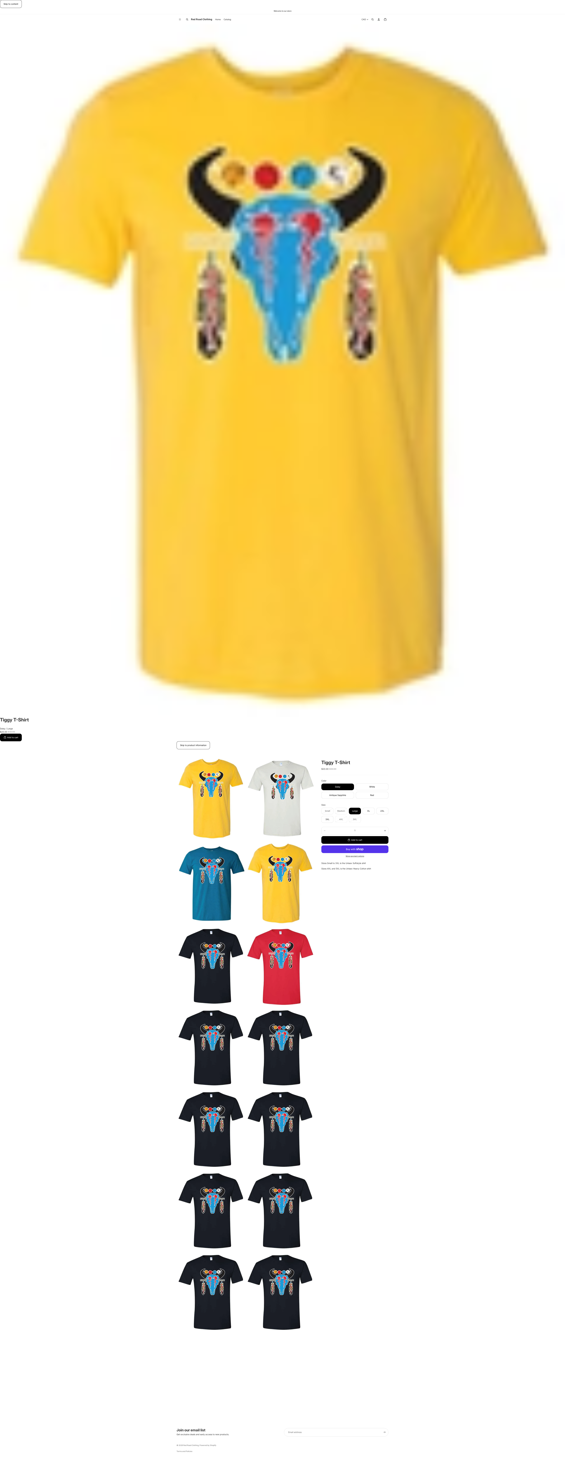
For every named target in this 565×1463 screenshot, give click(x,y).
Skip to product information (193, 745)
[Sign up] (384, 1432)
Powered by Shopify (208, 1445)
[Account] (378, 19)
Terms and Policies (184, 1451)
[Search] (187, 19)
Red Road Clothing (191, 1445)
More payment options (355, 856)
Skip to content (11, 4)
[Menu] (180, 19)
